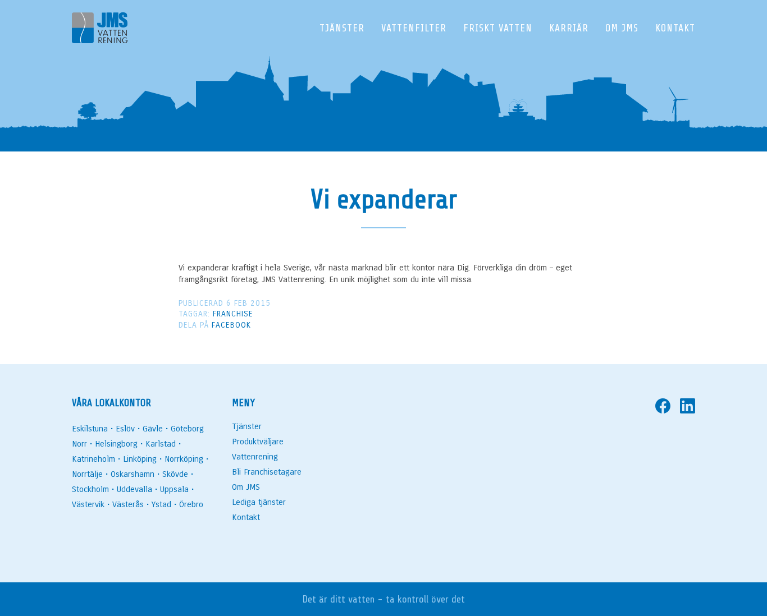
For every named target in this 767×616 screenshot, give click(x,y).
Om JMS (621, 28)
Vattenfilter (413, 28)
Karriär (568, 28)
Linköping (140, 459)
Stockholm (90, 489)
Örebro (191, 504)
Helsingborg (116, 444)
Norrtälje (87, 474)
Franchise (233, 314)
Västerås (128, 504)
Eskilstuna (90, 429)
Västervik (88, 504)
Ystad (161, 504)
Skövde (175, 474)
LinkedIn (687, 405)
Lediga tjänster (259, 502)
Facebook (231, 325)
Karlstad (160, 444)
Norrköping (184, 459)
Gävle (153, 429)
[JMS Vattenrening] (99, 30)
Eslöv (125, 429)
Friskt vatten (497, 28)
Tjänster (341, 28)
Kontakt (675, 28)
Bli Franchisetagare (267, 472)
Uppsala (174, 489)
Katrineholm (93, 459)
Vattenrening (255, 457)
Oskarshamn (132, 474)
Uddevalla (134, 489)
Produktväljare (258, 441)
